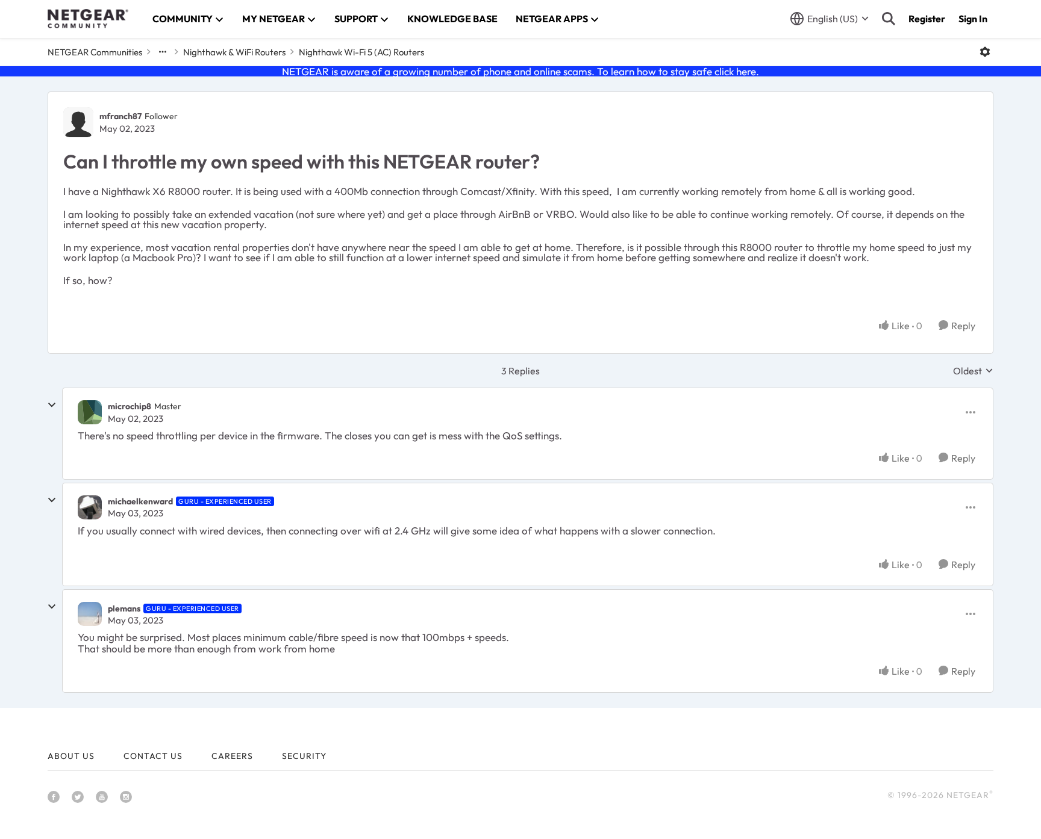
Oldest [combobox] (973, 371)
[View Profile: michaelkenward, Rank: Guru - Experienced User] (90, 507)
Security (304, 756)
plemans (124, 608)
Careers (232, 756)
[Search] (888, 18)
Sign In (972, 19)
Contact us (153, 756)
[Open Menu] (985, 51)
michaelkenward (140, 501)
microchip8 (129, 406)
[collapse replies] (52, 405)
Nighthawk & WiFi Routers (234, 52)
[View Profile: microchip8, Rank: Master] (90, 412)
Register (926, 19)
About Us (71, 756)
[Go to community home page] (88, 18)
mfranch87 (120, 116)
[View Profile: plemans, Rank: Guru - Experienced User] (90, 614)
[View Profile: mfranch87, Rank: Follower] (78, 122)
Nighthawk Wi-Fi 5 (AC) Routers (361, 52)
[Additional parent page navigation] (162, 51)
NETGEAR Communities (95, 52)
